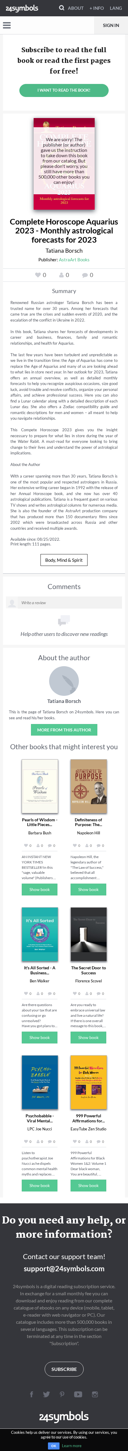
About (76, 8)
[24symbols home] (22, 8)
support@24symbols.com (64, 1268)
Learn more (72, 1445)
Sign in (111, 25)
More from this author (64, 729)
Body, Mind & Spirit (64, 560)
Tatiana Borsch (64, 250)
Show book (39, 889)
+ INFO (97, 8)
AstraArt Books (74, 259)
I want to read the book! (64, 90)
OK (53, 1446)
